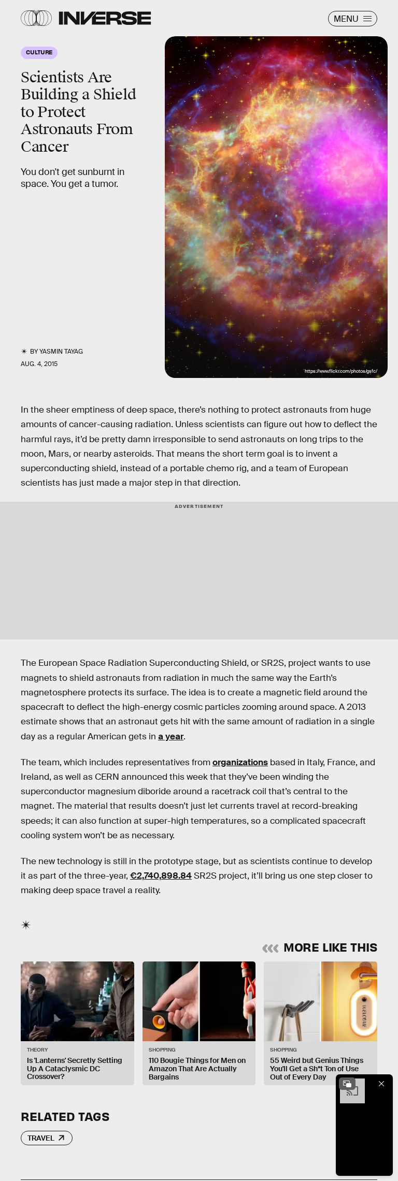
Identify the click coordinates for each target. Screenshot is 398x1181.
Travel (40, 1138)
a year (170, 736)
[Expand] (347, 1083)
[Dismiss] (381, 1083)
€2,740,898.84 (161, 875)
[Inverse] (105, 18)
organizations (240, 762)
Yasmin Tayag (61, 351)
